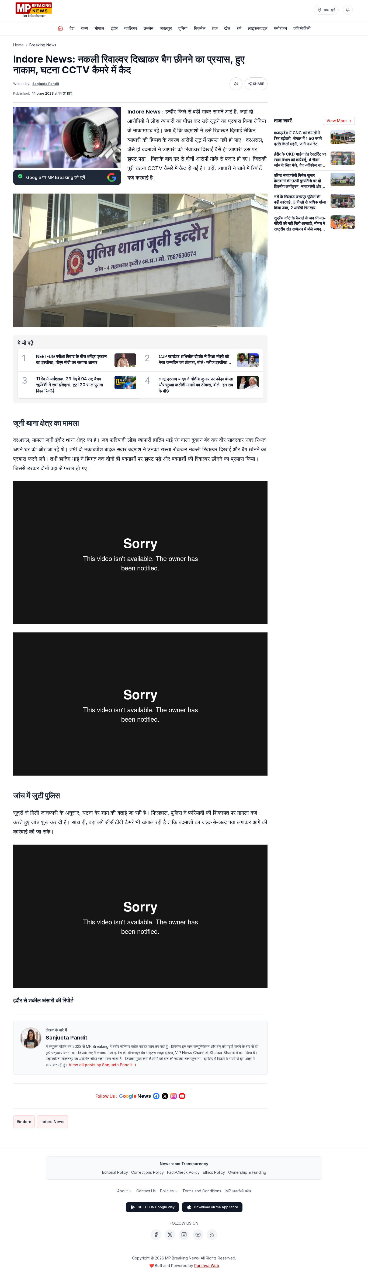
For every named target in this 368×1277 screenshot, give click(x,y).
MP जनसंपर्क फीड (238, 1191)
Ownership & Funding (247, 1172)
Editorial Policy (115, 1172)
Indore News (52, 1121)
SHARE (258, 84)
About (122, 1191)
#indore (24, 1121)
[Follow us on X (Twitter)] (165, 1096)
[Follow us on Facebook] (156, 1096)
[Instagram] (184, 1234)
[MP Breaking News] (33, 9)
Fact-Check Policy (183, 1172)
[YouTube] (198, 1234)
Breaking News (42, 45)
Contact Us (146, 1191)
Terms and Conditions (201, 1191)
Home (18, 45)
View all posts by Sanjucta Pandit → (103, 1064)
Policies (167, 1191)
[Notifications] (348, 10)
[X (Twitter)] (170, 1234)
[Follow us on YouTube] (182, 1096)
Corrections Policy (147, 1172)
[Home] (60, 28)
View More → (339, 120)
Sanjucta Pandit (45, 84)
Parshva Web (206, 1265)
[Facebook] (156, 1234)
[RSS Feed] (212, 1234)
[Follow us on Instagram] (173, 1096)
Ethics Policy (214, 1172)
